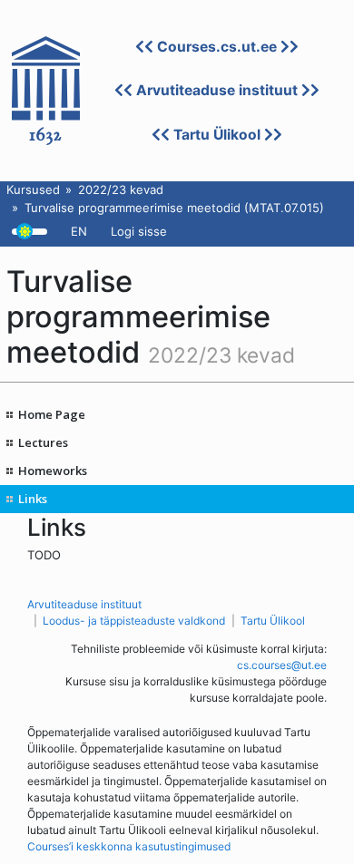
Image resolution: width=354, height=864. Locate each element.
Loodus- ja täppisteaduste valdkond (134, 620)
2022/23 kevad (120, 189)
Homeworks (52, 470)
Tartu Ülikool (217, 134)
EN (79, 231)
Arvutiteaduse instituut (217, 90)
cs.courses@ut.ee (282, 665)
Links (32, 498)
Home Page (51, 414)
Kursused (33, 189)
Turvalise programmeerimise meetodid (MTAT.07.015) (174, 207)
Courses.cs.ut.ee (216, 46)
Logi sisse (139, 231)
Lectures (43, 442)
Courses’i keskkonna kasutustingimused (129, 846)
